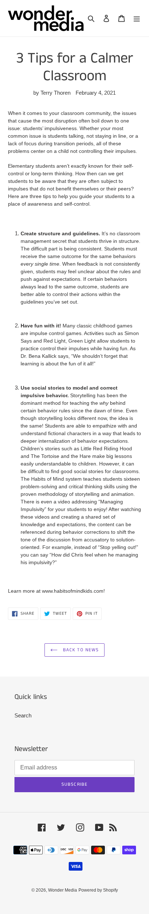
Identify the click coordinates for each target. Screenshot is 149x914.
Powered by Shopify (98, 890)
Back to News (80, 650)
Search (22, 715)
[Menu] (136, 18)
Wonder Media (62, 890)
